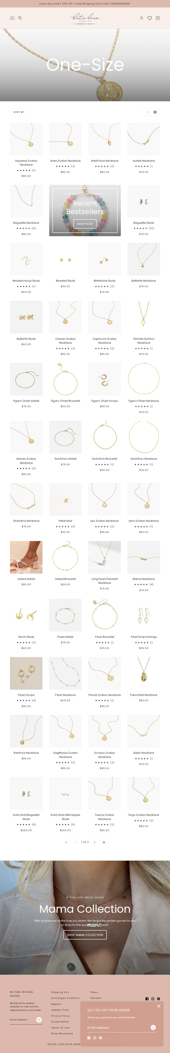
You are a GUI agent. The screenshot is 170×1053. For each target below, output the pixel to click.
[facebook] (89, 1038)
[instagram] (95, 1038)
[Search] (20, 18)
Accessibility (60, 1021)
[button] (147, 112)
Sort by (18, 112)
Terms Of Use (60, 1027)
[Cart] (157, 18)
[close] (159, 1006)
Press (94, 992)
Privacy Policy (60, 1016)
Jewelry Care (60, 1009)
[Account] (141, 18)
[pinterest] (100, 1038)
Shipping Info (60, 992)
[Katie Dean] (85, 18)
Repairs (56, 1004)
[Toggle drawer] (12, 18)
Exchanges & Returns (65, 998)
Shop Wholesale (62, 1033)
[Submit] (153, 1027)
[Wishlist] (149, 18)
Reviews (96, 998)
